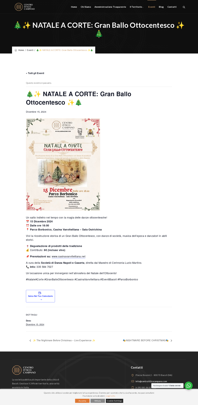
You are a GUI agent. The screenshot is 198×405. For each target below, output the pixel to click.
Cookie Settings (114, 401)
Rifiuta (98, 401)
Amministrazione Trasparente (110, 6)
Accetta (82, 401)
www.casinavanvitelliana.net (68, 256)
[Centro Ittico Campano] (24, 7)
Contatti (172, 6)
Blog (161, 6)
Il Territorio (136, 6)
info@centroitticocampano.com (151, 381)
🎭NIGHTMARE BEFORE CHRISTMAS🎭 (146, 340)
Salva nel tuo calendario (40, 296)
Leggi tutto (110, 396)
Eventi (151, 6)
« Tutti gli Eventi (35, 73)
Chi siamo (86, 6)
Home (74, 6)
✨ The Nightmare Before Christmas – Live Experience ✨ (63, 340)
